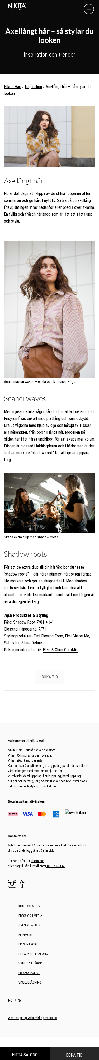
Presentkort (28, 944)
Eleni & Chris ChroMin (60, 649)
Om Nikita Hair (29, 925)
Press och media (30, 916)
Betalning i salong (33, 954)
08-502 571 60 (55, 866)
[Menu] (89, 9)
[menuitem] (11, 1000)
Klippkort (25, 935)
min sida (48, 851)
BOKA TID (49, 677)
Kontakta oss (29, 906)
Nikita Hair (12, 86)
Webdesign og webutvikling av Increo (32, 1018)
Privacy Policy (29, 973)
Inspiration (33, 86)
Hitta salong (24, 1054)
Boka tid (74, 1055)
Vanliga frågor (30, 963)
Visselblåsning (29, 982)
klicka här (37, 861)
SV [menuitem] (20, 1000)
